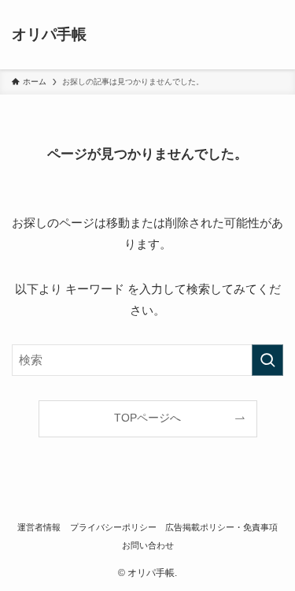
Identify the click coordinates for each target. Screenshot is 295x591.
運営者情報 (39, 527)
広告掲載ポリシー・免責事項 (221, 527)
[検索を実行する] (267, 360)
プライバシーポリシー (113, 527)
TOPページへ (147, 418)
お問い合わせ (148, 545)
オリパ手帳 (49, 35)
